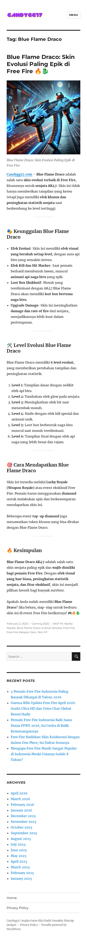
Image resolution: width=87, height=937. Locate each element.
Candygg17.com (19, 174)
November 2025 (23, 822)
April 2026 (19, 793)
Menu (73, 14)
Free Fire (69, 627)
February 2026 (22, 805)
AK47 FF (58, 623)
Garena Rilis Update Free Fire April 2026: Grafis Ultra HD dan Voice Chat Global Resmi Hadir (43, 708)
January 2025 (21, 878)
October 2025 (21, 827)
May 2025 (19, 856)
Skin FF (42, 632)
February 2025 (22, 873)
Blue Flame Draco (28, 627)
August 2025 (21, 839)
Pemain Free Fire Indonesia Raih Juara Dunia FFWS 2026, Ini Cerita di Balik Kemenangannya (41, 725)
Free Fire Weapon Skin (21, 632)
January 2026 (21, 810)
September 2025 (24, 833)
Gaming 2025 (40, 623)
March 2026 (20, 799)
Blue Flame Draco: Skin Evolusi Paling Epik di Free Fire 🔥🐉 (41, 64)
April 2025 (19, 861)
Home (12, 898)
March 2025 (20, 867)
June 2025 (19, 850)
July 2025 (18, 844)
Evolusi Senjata (52, 627)
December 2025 (23, 816)
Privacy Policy (18, 908)
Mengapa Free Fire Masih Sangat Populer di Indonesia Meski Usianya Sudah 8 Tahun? (44, 754)
